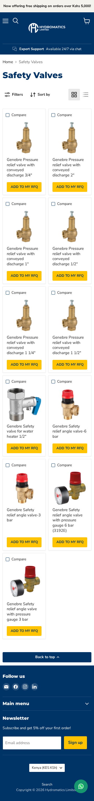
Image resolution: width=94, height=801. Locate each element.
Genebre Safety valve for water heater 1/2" (20, 431)
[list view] (85, 94)
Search (47, 784)
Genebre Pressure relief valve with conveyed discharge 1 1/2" (68, 345)
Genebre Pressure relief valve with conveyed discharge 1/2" (68, 256)
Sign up (75, 742)
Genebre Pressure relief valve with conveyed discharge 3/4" (22, 167)
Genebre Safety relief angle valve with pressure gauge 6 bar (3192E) (67, 520)
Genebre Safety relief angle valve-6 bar (69, 431)
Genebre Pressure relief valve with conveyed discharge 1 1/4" (22, 345)
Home (8, 62)
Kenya (44, 767)
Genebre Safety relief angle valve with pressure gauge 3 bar (22, 611)
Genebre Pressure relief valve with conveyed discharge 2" (68, 167)
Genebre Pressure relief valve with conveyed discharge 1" (22, 256)
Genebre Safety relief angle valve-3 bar (24, 515)
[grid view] (74, 94)
